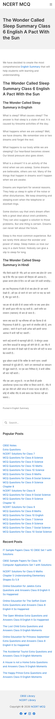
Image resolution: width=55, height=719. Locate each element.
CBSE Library (27, 696)
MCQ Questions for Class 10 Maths (22, 465)
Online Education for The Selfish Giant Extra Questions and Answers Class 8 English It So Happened (24, 605)
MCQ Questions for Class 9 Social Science (27, 494)
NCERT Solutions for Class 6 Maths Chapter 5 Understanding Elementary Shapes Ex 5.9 (24, 575)
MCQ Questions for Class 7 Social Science (26, 527)
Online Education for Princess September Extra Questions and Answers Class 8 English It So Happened (26, 640)
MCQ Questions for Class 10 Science (23, 470)
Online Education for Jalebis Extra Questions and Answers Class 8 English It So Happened (26, 590)
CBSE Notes (9, 445)
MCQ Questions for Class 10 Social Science (27, 531)
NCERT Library (27, 700)
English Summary (30, 66)
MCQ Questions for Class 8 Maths (22, 511)
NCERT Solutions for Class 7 (19, 453)
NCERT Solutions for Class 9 (19, 507)
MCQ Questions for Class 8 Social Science (26, 478)
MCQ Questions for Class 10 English (23, 515)
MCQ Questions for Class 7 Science (23, 519)
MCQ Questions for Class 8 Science (23, 457)
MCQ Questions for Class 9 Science (23, 461)
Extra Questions (12, 449)
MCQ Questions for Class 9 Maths (22, 474)
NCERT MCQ (38, 706)
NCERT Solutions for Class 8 (19, 490)
